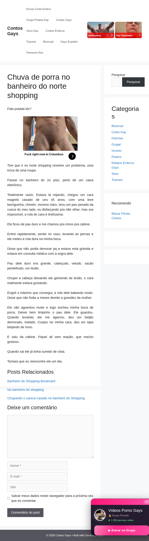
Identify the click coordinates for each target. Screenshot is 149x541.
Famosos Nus (34, 52)
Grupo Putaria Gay (37, 19)
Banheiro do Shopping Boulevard (31, 381)
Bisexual (48, 41)
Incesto (117, 150)
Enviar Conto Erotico (38, 9)
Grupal (116, 144)
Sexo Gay (32, 30)
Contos (116, 218)
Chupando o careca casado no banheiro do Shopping (46, 398)
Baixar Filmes (121, 213)
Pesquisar (118, 75)
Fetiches (117, 138)
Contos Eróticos (55, 30)
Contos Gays (64, 19)
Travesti (31, 41)
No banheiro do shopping (25, 390)
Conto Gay (119, 132)
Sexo (115, 173)
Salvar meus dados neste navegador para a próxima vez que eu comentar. (52, 498)
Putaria (116, 157)
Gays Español (69, 41)
